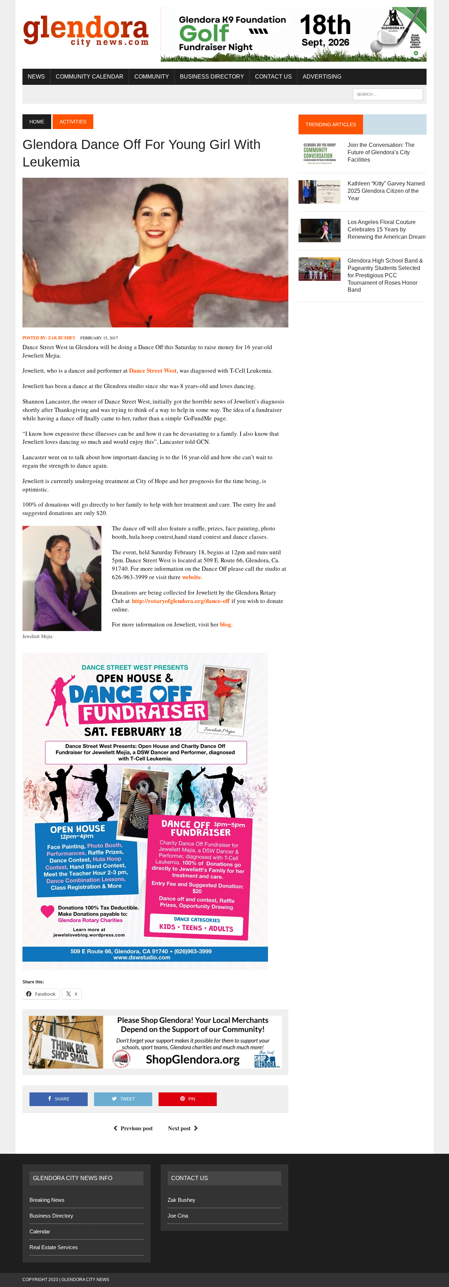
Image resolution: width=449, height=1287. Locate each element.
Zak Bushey (62, 338)
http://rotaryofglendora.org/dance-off (180, 600)
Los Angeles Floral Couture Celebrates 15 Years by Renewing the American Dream (386, 229)
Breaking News (47, 1200)
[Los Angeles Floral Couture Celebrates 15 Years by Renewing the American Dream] (320, 238)
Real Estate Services (53, 1247)
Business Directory (212, 77)
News (36, 77)
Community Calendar (89, 77)
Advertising (322, 77)
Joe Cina (178, 1216)
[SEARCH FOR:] (388, 94)
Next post (179, 1128)
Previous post (137, 1128)
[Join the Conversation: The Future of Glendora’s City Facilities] (320, 160)
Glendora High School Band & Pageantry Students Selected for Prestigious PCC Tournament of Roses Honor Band (385, 275)
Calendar (39, 1231)
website (191, 577)
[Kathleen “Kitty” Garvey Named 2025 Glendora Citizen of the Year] (320, 199)
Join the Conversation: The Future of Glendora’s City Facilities (381, 152)
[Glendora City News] (86, 28)
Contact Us (273, 77)
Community (151, 77)
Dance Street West (153, 370)
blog (225, 624)
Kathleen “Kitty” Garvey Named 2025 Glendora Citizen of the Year (386, 191)
